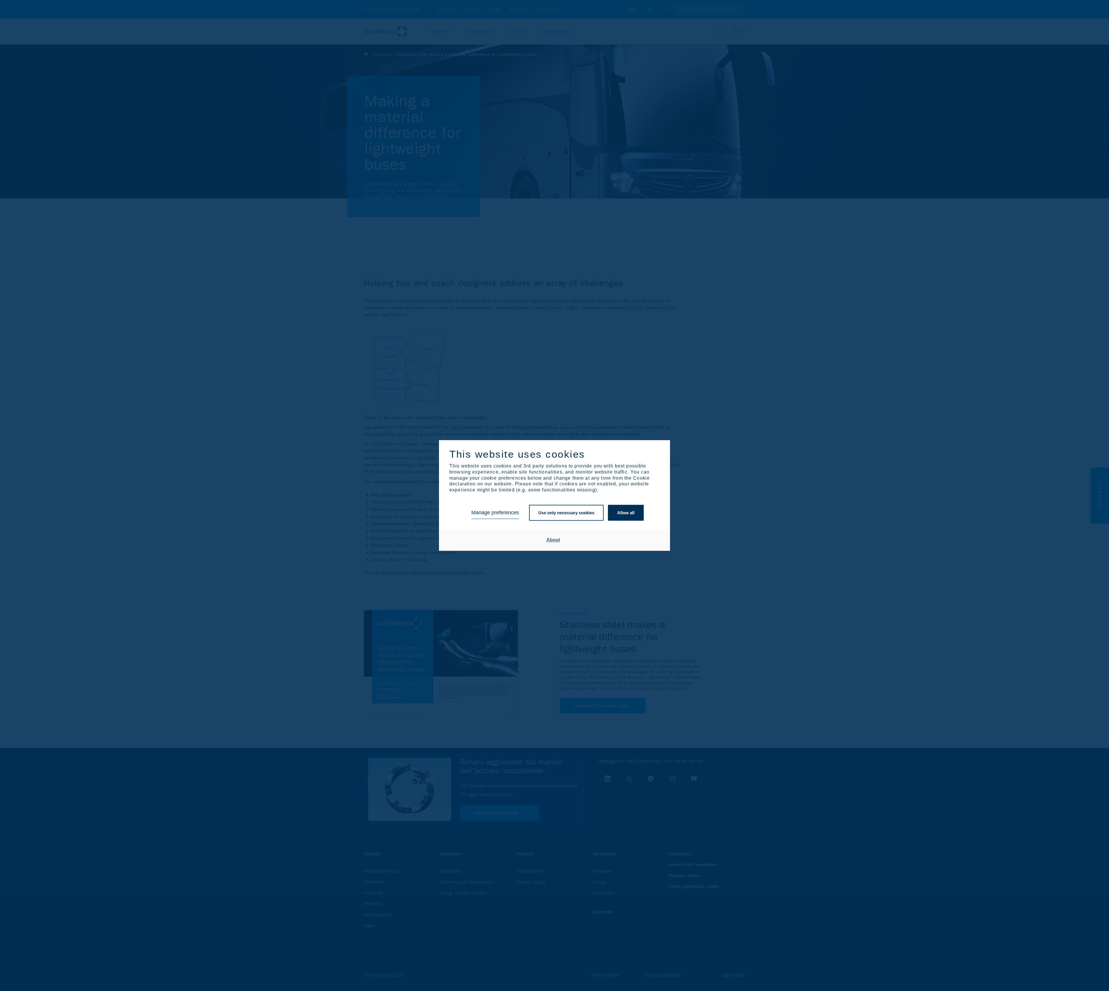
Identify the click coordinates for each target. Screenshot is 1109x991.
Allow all (625, 512)
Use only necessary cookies (566, 512)
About (553, 539)
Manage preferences (495, 513)
